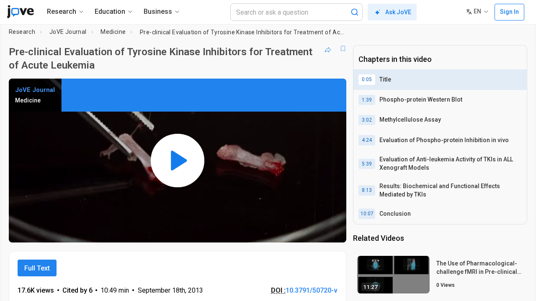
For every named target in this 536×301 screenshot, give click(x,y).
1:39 (367, 100)
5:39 (367, 164)
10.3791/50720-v (312, 290)
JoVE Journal (68, 31)
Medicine (113, 31)
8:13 (367, 190)
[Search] (354, 12)
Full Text (37, 268)
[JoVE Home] (20, 11)
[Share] (328, 48)
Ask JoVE (398, 12)
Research (22, 31)
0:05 (367, 79)
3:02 (367, 120)
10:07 (367, 214)
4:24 (367, 140)
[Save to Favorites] (343, 48)
